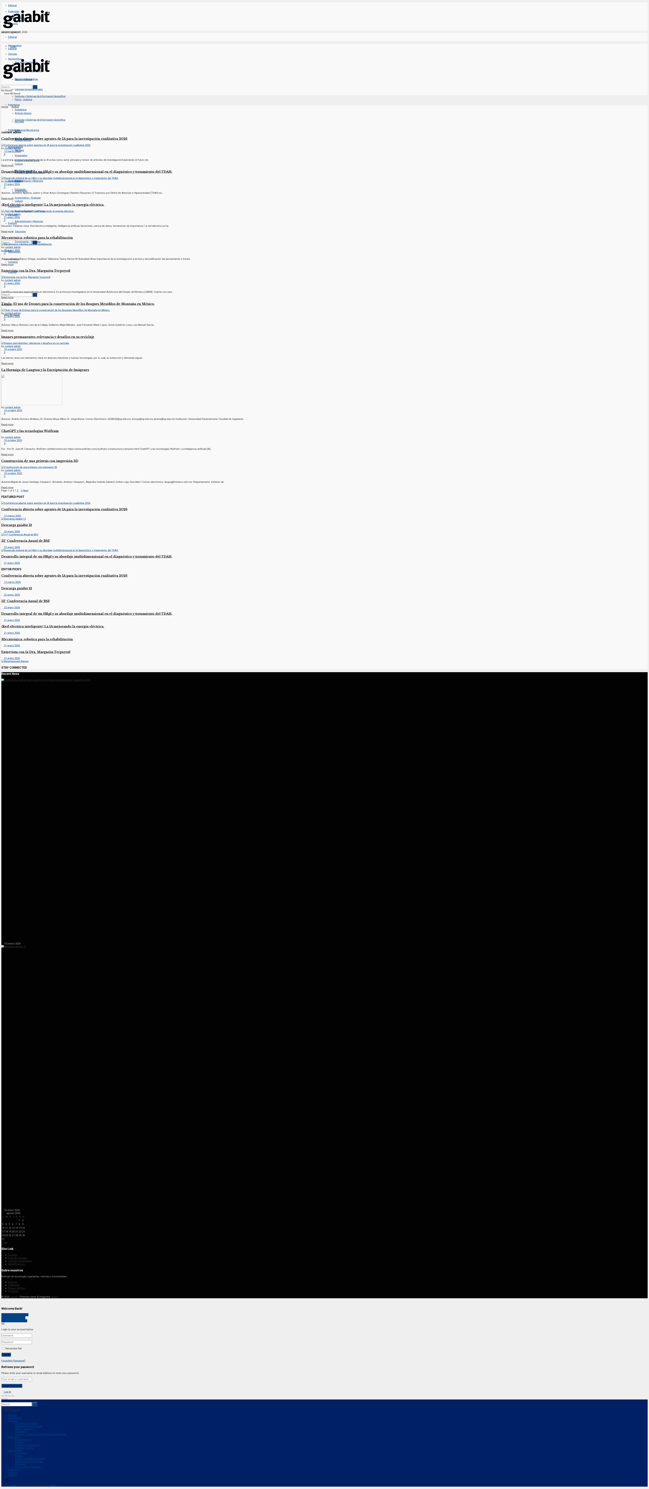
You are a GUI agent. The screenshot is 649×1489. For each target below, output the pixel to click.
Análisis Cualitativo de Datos (30, 1458)
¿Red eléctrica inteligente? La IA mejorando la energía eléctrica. (52, 205)
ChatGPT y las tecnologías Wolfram (30, 431)
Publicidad (13, 1285)
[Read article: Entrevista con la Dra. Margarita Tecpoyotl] (324, 277)
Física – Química (23, 99)
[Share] (6, 1395)
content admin (13, 148)
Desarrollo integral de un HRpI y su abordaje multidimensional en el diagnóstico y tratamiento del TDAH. (86, 172)
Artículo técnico (23, 1439)
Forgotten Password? (13, 1360)
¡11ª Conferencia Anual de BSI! (25, 541)
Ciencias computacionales (29, 89)
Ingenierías (14, 104)
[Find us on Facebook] (2, 38)
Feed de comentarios (20, 1261)
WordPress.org (16, 1264)
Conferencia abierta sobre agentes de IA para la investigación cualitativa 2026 (64, 139)
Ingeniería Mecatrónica (27, 130)
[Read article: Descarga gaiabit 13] (324, 518)
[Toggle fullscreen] (9, 1395)
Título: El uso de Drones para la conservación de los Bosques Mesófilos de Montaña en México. (78, 304)
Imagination (21, 191)
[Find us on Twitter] (6, 1480)
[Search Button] (2, 234)
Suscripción (14, 251)
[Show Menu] (2, 55)
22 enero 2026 (11, 531)
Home (4, 106)
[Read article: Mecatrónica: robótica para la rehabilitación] (324, 244)
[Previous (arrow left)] (2, 1398)
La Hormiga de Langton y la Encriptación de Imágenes (45, 370)
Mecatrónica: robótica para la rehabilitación (37, 238)
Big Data (19, 1442)
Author (15, 106)
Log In (7, 1391)
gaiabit (13, 1296)
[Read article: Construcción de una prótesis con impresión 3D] (324, 467)
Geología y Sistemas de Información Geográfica (40, 96)
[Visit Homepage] (26, 29)
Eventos (12, 1475)
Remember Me (13, 1348)
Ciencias (12, 1420)
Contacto (13, 262)
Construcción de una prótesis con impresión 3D (39, 461)
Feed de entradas (17, 1258)
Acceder (12, 1254)
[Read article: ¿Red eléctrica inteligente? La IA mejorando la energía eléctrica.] (324, 211)
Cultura (19, 201)
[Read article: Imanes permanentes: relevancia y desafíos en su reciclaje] (324, 343)
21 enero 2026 (11, 184)
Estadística (21, 109)
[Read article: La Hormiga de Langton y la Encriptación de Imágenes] (324, 390)
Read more (7, 165)
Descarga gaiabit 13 (16, 525)
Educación (20, 231)
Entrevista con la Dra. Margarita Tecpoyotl (35, 271)
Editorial (12, 5)
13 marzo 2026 (12, 151)
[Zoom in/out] (12, 1395)
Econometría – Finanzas (28, 197)
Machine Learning (24, 1448)
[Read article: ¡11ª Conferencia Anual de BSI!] (324, 534)
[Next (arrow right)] (6, 1398)
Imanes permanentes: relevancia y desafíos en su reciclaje (47, 337)
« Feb (4, 1242)
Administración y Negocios (29, 181)
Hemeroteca (14, 1418)
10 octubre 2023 (12, 349)
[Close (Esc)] (2, 1395)
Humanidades (15, 1450)
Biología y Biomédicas (26, 1423)
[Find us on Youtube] (9, 1480)
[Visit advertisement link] (15, 661)
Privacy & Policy (17, 1288)
